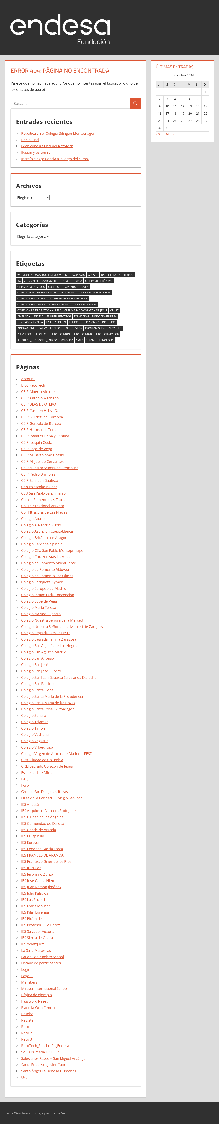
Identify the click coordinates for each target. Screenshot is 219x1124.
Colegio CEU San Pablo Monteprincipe (52, 550)
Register (28, 1020)
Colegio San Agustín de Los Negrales (51, 645)
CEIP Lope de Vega (36, 448)
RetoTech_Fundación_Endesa (37, 340)
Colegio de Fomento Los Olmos (47, 575)
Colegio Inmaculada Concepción (47, 594)
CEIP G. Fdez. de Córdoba (42, 417)
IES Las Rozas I (33, 899)
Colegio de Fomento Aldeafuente (48, 563)
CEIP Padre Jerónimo (98, 281)
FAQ (24, 779)
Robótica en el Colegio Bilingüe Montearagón (58, 133)
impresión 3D (90, 322)
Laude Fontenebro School (42, 956)
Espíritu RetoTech (58, 316)
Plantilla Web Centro (38, 1007)
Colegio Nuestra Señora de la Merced (52, 620)
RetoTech (41, 334)
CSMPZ (114, 310)
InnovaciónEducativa (32, 328)
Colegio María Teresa (96, 292)
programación (95, 328)
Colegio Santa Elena (31, 298)
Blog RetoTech (33, 385)
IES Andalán (30, 804)
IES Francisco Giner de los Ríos (46, 861)
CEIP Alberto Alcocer (38, 391)
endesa (38, 316)
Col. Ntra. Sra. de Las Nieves (44, 512)
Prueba (27, 1013)
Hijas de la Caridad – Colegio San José (52, 798)
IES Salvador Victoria (37, 931)
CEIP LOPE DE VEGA (70, 281)
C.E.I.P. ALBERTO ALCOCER (40, 281)
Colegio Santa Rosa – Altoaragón (47, 709)
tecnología (106, 340)
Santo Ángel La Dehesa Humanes (48, 1071)
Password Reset (34, 1001)
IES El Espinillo (32, 836)
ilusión (74, 322)
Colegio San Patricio (37, 683)
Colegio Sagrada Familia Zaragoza (48, 639)
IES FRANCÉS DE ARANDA (42, 855)
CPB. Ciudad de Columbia (42, 759)
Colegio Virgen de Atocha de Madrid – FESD (56, 753)
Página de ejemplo (36, 994)
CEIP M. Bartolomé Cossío (42, 455)
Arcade (93, 275)
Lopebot (56, 328)
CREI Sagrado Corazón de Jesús (85, 310)
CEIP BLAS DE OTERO (38, 404)
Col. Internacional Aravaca (42, 505)
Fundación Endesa (30, 322)
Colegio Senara (86, 304)
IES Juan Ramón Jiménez (41, 886)
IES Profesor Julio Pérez (40, 925)
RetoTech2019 (60, 334)
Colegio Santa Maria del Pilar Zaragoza (45, 304)
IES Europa (30, 842)
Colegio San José (34, 664)
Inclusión (109, 322)
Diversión (23, 316)
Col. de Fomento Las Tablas (43, 499)
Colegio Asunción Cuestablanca (47, 531)
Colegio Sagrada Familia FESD (45, 632)
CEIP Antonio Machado (40, 398)
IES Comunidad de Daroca (42, 823)
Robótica (67, 340)
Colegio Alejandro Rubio (41, 525)
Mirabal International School (44, 988)
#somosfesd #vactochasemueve (39, 275)
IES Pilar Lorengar (35, 912)
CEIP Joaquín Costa (36, 442)
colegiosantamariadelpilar (68, 298)
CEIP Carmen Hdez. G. (39, 410)
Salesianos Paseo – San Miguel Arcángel (53, 1058)
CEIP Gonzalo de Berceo (41, 423)
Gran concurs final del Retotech (47, 145)
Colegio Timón (33, 728)
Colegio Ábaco (33, 518)
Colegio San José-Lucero (41, 671)
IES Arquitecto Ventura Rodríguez (48, 810)
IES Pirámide (31, 918)
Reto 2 (26, 1033)
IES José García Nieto (38, 880)
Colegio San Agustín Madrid (43, 652)
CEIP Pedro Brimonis (38, 474)
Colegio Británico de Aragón (44, 537)
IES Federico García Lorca (42, 848)
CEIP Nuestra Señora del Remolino (49, 467)
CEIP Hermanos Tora (38, 429)
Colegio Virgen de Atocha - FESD (39, 310)
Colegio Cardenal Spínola (41, 544)
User (25, 1077)
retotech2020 (82, 334)
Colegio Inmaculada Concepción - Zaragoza (47, 292)
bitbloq (128, 275)
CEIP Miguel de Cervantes (42, 461)
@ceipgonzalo (75, 275)
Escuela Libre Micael (38, 772)
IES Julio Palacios (34, 893)
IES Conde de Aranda (38, 829)
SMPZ (79, 340)
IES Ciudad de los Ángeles (42, 817)
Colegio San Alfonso (37, 658)
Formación (81, 316)
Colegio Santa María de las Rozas (48, 702)
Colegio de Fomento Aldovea (68, 287)
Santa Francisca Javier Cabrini (45, 1064)
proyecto (114, 328)
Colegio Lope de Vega (39, 601)
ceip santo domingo (31, 287)
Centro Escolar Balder (39, 486)
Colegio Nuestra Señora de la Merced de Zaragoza (62, 626)
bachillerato (110, 275)
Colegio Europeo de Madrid (43, 588)
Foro (25, 785)
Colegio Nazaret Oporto (41, 613)
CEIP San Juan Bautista (39, 480)
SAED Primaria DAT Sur (40, 1052)
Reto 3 (26, 1039)
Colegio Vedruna (35, 734)
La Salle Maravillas (36, 950)
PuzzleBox (24, 334)
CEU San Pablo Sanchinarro (43, 493)
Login (25, 969)
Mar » (170, 134)
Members (29, 982)
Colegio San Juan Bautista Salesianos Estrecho (58, 677)
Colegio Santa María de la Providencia (52, 696)
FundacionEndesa (104, 316)
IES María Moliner (35, 906)
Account (28, 378)
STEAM (90, 340)
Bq (19, 281)
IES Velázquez (32, 944)
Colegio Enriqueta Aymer (42, 582)
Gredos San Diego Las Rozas (44, 791)
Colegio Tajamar (34, 721)
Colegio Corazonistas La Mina (45, 556)
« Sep (159, 134)
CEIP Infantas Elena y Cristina (45, 436)
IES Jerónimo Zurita (37, 874)
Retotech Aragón (107, 334)
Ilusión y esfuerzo (35, 152)
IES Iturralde (31, 867)
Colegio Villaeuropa (37, 747)
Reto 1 (26, 1026)
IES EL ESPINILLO (56, 322)
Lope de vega (73, 328)
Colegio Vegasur (34, 740)
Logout (27, 975)
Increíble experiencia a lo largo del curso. (55, 158)
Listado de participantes (41, 963)
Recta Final (30, 139)
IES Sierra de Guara (37, 937)
